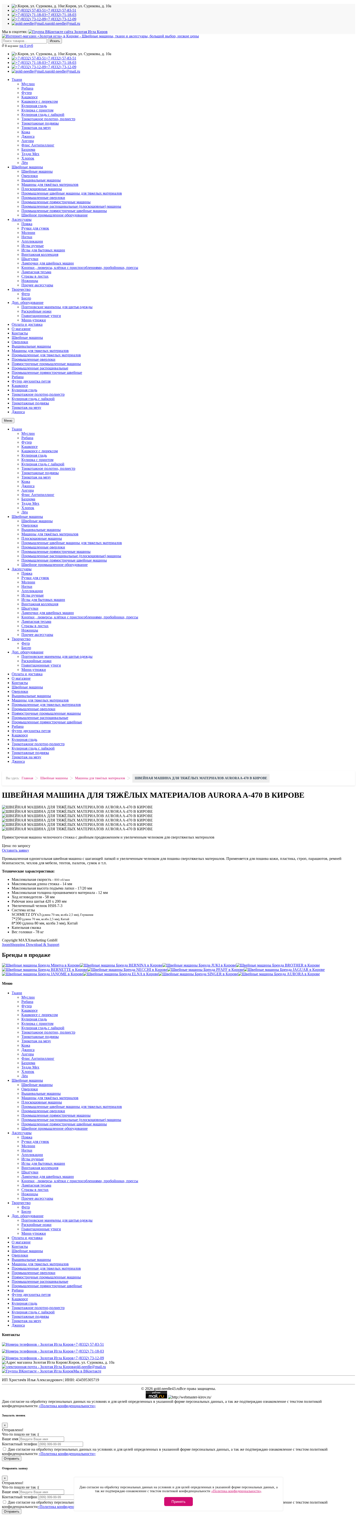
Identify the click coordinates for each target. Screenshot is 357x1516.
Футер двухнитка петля (31, 381)
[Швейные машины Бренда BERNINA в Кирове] (121, 965)
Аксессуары (22, 219)
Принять (178, 1501)
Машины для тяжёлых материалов (49, 184)
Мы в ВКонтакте (87, 1371)
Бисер (26, 298)
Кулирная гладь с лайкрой (42, 114)
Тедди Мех (30, 154)
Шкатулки (29, 259)
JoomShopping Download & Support (30, 944)
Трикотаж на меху (36, 128)
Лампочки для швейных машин (47, 263)
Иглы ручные (32, 246)
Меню (8, 420)
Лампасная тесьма (36, 272)
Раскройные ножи (36, 311)
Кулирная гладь (34, 106)
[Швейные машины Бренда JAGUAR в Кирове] (284, 970)
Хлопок (27, 158)
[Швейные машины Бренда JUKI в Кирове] (199, 965)
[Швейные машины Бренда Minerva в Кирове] (41, 965)
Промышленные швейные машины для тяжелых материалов (71, 193)
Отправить (11, 1458)
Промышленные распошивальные (40, 368)
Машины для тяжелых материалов (40, 351)
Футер (26, 93)
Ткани (17, 79)
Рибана (27, 88)
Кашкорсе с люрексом (39, 101)
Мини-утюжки (33, 320)
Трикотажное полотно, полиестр (48, 119)
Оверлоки (29, 176)
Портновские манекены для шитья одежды (57, 307)
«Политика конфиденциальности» (67, 1406)
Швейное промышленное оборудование (54, 215)
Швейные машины (27, 167)
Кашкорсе (29, 97)
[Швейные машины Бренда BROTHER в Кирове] (278, 965)
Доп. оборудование (27, 302)
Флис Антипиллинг (37, 145)
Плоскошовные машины (41, 189)
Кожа (25, 132)
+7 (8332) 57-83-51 (89, 1344)
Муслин (28, 84)
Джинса (27, 136)
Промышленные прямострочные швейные (47, 372)
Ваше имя (10, 1439)
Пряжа (26, 224)
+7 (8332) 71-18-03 (89, 1351)
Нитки (26, 237)
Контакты (20, 333)
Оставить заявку (15, 850)
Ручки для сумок (35, 228)
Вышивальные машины (41, 180)
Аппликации (32, 241)
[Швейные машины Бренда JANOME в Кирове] (42, 974)
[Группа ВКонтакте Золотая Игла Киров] (68, 32)
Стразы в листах (35, 276)
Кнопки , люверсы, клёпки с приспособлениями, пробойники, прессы (79, 268)
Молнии (28, 233)
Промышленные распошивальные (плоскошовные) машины (71, 206)
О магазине (21, 329)
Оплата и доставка (27, 324)
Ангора (27, 141)
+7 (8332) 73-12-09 (89, 1358)
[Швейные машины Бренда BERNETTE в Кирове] (44, 970)
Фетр (25, 294)
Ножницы (29, 281)
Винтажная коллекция (39, 254)
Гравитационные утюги (41, 316)
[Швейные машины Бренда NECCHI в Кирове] (127, 970)
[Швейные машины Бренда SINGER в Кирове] (198, 974)
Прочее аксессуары (37, 285)
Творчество (21, 289)
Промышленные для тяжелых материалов (46, 355)
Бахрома (28, 149)
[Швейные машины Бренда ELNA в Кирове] (121, 974)
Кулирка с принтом (37, 110)
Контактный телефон (19, 1444)
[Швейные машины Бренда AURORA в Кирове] (279, 974)
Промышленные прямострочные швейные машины (64, 211)
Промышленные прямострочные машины (56, 202)
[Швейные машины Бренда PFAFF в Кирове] (205, 970)
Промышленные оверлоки (43, 198)
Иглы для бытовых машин (43, 250)
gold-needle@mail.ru (90, 1367)
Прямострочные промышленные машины (46, 364)
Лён (24, 163)
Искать (55, 41)
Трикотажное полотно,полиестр (38, 394)
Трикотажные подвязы (40, 123)
